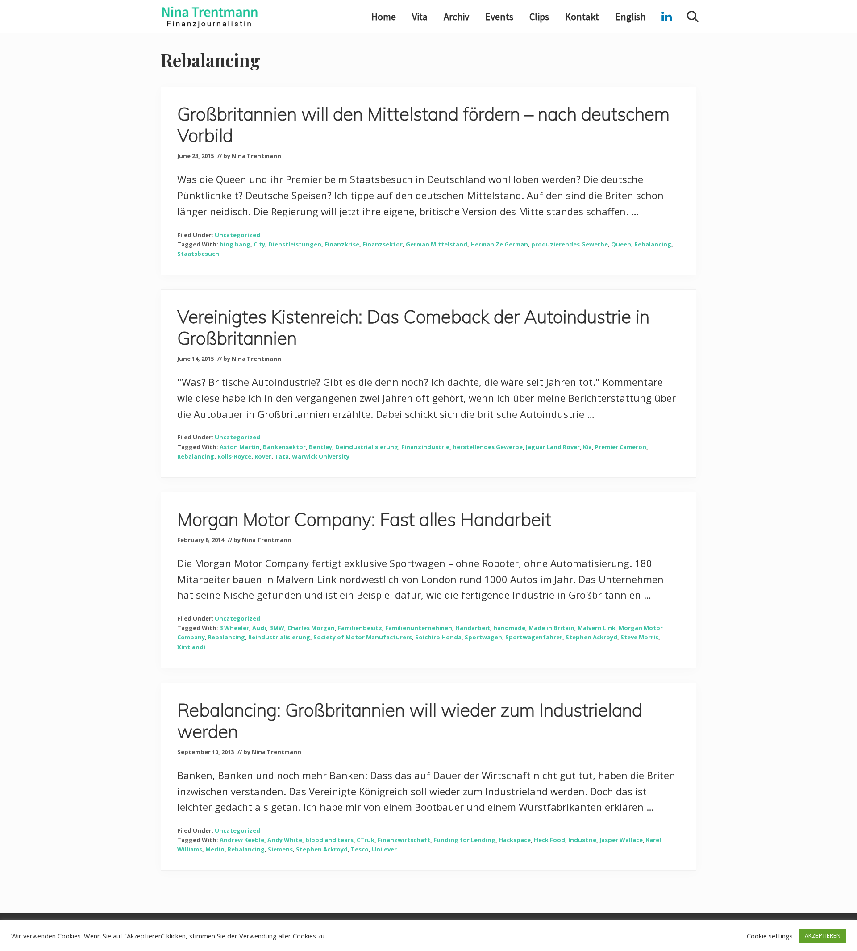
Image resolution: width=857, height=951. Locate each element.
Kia (587, 447)
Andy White (284, 840)
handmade (509, 628)
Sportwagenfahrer (533, 637)
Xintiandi (191, 647)
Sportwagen (483, 637)
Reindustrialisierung (279, 637)
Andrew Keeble (242, 840)
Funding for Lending (464, 840)
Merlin (215, 849)
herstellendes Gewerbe (488, 447)
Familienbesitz (360, 628)
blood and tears (329, 840)
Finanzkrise (341, 244)
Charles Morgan (311, 628)
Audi (259, 628)
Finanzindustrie (425, 447)
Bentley (320, 447)
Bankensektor (284, 447)
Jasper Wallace (621, 840)
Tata (282, 456)
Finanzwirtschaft (404, 840)
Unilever (384, 849)
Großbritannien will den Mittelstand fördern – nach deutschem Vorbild (423, 124)
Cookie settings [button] (770, 936)
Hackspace (515, 840)
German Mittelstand (436, 244)
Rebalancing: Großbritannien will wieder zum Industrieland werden (409, 720)
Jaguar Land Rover (553, 447)
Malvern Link (597, 628)
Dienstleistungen (294, 244)
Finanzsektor (382, 244)
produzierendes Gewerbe (569, 244)
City (259, 244)
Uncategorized (237, 235)
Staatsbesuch (198, 254)
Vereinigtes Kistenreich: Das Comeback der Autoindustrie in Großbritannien (413, 327)
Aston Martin (240, 447)
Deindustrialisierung (366, 447)
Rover (262, 456)
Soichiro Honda (438, 637)
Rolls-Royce (234, 456)
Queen (621, 244)
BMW (276, 628)
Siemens (280, 849)
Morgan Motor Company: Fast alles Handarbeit (364, 519)
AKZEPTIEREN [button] (822, 935)
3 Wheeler (234, 628)
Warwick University (320, 456)
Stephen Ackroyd (591, 637)
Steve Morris (639, 637)
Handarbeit (472, 628)
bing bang (235, 244)
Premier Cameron (620, 447)
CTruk (365, 840)
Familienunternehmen (418, 628)
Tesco (360, 849)
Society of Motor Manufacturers (362, 637)
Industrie (582, 840)
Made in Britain (551, 628)
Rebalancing (652, 244)
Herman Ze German (499, 244)
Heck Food (549, 840)
